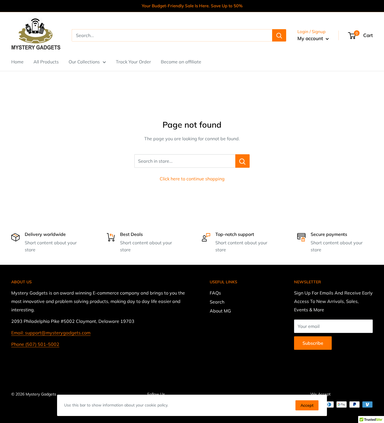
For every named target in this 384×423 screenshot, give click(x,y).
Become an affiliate (181, 62)
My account (310, 38)
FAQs (215, 293)
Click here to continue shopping (192, 178)
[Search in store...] (242, 161)
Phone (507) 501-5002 (35, 344)
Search (217, 302)
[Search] (279, 35)
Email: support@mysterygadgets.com (51, 332)
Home (17, 62)
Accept (307, 405)
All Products (46, 62)
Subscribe (312, 343)
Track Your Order (133, 62)
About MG (220, 311)
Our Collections (84, 62)
